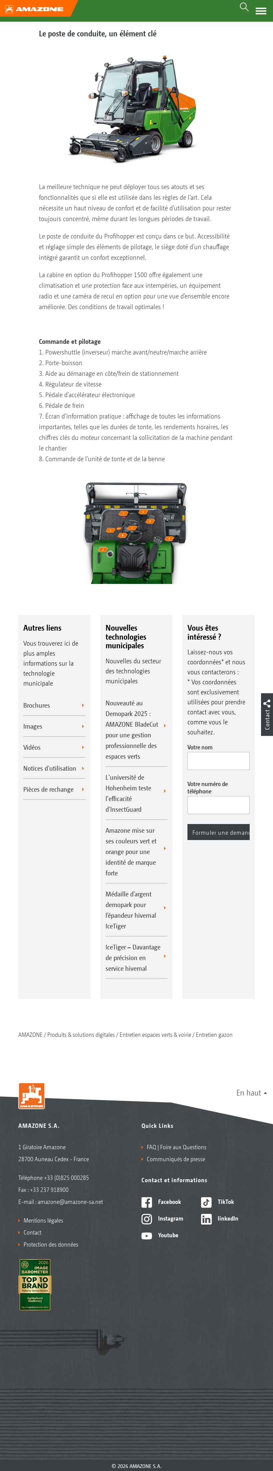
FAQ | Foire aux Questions (176, 1147)
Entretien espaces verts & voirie (155, 1034)
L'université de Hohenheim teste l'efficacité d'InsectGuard (128, 793)
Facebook (169, 1201)
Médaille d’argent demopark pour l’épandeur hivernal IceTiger (131, 909)
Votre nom (200, 747)
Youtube (167, 1235)
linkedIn (227, 1218)
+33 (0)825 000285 (66, 1177)
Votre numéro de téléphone (207, 787)
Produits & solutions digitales (81, 1034)
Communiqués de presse (176, 1159)
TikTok (225, 1201)
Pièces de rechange (48, 789)
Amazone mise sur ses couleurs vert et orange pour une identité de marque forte (131, 851)
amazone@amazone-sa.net (70, 1201)
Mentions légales (43, 1220)
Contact (32, 1232)
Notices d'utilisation (49, 768)
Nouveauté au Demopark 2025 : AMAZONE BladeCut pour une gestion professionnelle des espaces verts (132, 729)
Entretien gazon (214, 1034)
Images (32, 726)
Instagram (170, 1218)
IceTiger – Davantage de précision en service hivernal (133, 957)
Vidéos (32, 747)
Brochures (36, 705)
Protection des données (51, 1244)
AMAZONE (30, 1034)
